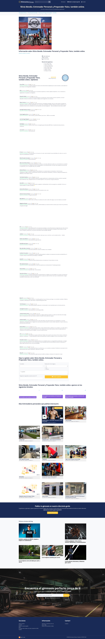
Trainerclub (21, 439)
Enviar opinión (57, 377)
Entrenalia (21, 476)
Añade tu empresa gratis (74, 1)
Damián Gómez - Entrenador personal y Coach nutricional (52, 421)
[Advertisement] (69, 25)
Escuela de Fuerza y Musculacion (49, 476)
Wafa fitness (45, 496)
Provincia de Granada (32, 12)
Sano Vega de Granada (24, 459)
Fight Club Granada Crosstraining (72, 459)
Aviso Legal (44, 624)
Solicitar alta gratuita (52, 512)
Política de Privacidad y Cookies (48, 626)
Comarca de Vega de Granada (45, 12)
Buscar (67, 595)
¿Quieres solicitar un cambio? (24, 53)
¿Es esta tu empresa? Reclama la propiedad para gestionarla (52, 9)
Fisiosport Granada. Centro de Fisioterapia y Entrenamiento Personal (75, 497)
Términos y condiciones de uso (48, 623)
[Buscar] (49, 2)
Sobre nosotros (22, 623)
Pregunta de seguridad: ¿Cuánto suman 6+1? (28, 375)
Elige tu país (22, 637)
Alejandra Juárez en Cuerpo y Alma (26, 496)
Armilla (54, 12)
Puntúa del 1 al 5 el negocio (50, 363)
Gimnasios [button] (63, 1)
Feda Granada (68, 420)
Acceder (84, 1)
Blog (19, 627)
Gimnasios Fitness (23, 12)
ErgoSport (44, 459)
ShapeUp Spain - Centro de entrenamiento (51, 439)
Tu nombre (22, 363)
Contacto (66, 623)
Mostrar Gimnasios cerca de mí (53, 598)
